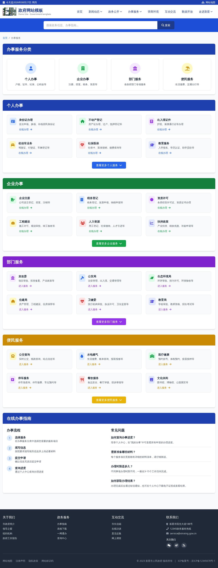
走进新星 (204, 11)
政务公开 (113, 11)
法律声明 (20, 560)
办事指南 (62, 523)
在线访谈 (116, 528)
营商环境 (153, 11)
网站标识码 (47, 560)
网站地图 (210, 2)
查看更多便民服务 (107, 400)
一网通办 (62, 533)
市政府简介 (9, 523)
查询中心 (62, 538)
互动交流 (170, 11)
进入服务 (24, 285)
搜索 (167, 25)
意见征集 (116, 533)
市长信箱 (116, 523)
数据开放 (187, 11)
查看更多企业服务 (107, 243)
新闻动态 (94, 11)
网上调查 (116, 538)
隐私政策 (33, 560)
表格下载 (62, 528)
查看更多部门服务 (107, 322)
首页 (79, 11)
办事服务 (133, 11)
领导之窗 (7, 528)
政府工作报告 (10, 538)
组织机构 (7, 533)
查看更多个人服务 (107, 165)
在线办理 (24, 129)
